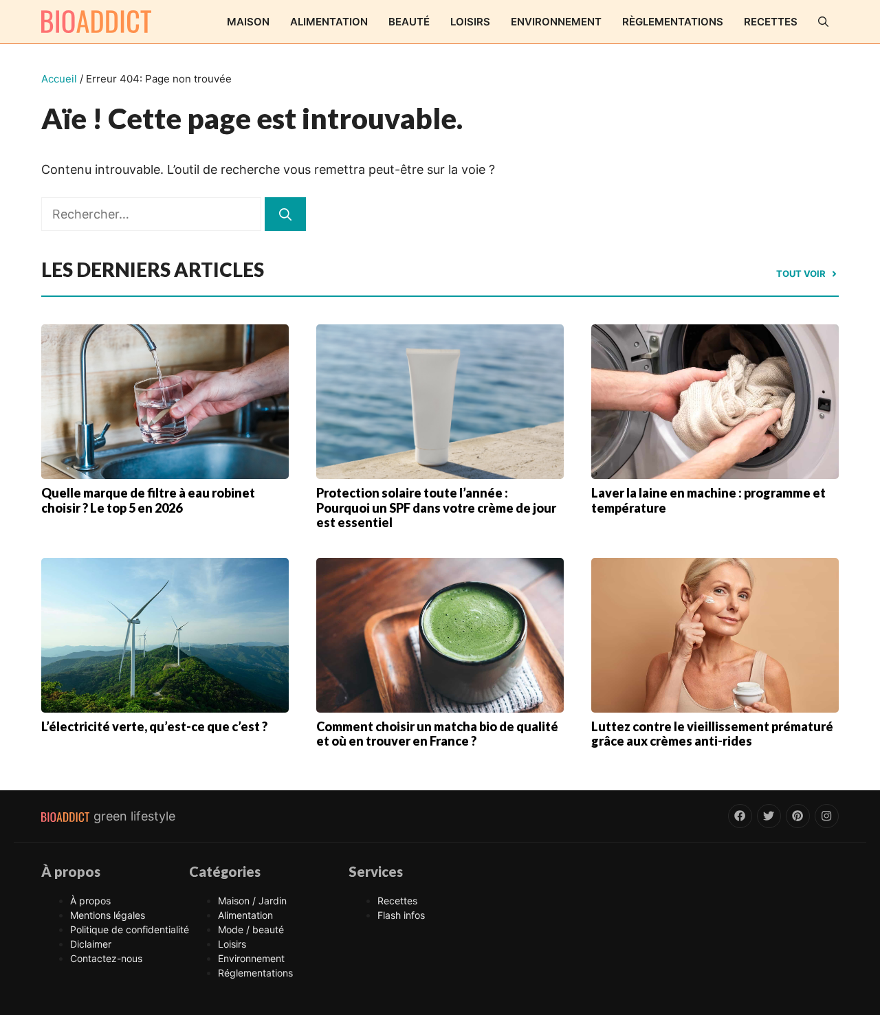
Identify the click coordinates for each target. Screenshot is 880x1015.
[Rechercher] (285, 214)
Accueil (59, 78)
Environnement (556, 21)
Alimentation (329, 21)
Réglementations (255, 973)
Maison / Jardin (252, 900)
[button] (823, 21)
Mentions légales (107, 915)
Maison (248, 21)
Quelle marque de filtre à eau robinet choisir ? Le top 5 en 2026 (148, 500)
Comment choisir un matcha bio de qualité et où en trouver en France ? (437, 734)
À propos (90, 900)
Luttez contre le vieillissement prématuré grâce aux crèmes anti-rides (712, 734)
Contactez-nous (106, 958)
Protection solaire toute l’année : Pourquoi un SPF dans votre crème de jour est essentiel (436, 507)
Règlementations (672, 21)
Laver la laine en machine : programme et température (708, 500)
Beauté (409, 21)
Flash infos (401, 915)
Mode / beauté (251, 929)
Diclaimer (90, 944)
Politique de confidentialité (129, 929)
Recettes (771, 21)
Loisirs (470, 21)
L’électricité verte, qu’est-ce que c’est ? (154, 726)
